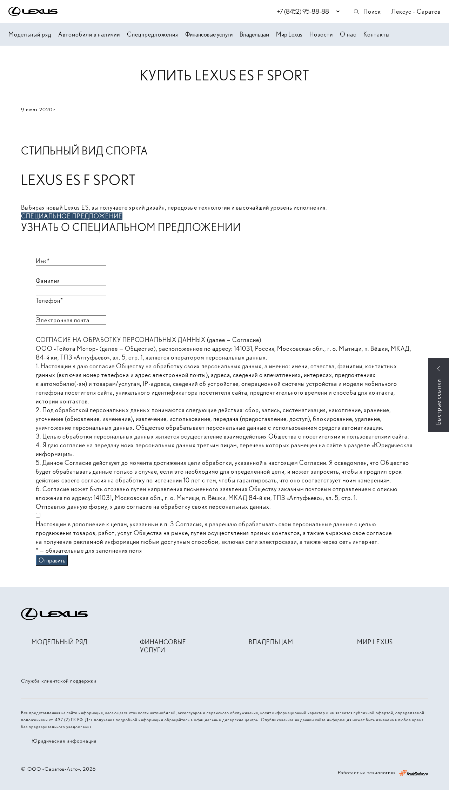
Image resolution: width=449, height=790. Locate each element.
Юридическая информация (64, 741)
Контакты (376, 34)
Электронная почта (62, 320)
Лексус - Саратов (416, 11)
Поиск (372, 11)
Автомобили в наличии (89, 34)
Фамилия (48, 280)
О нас (348, 34)
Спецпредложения (152, 34)
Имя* (43, 261)
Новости (321, 34)
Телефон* (49, 300)
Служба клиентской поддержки (58, 681)
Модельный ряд (29, 34)
